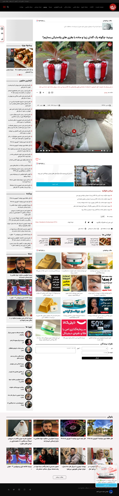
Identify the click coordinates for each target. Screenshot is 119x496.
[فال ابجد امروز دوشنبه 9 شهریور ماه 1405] (73, 428)
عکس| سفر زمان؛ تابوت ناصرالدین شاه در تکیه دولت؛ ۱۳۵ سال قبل (20, 155)
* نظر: (78, 348)
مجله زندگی (67, 7)
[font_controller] (43, 92)
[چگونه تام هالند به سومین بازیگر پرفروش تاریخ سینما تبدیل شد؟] (28, 334)
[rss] (8, 490)
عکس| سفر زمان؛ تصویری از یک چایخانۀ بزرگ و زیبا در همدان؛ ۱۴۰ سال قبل (20, 186)
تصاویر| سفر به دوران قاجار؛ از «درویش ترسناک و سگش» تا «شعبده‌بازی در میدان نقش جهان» (19, 213)
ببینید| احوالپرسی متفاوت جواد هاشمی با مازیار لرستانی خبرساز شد (20, 206)
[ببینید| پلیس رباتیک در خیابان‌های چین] (80, 241)
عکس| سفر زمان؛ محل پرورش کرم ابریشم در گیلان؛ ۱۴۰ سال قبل (19, 86)
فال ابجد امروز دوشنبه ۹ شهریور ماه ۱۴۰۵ (20, 142)
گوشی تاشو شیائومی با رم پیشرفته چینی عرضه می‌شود (20, 175)
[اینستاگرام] (25, 490)
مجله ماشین (28, 7)
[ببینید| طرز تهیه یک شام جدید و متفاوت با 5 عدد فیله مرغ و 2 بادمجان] (105, 241)
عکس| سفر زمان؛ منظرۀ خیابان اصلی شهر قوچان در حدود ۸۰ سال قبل (19, 110)
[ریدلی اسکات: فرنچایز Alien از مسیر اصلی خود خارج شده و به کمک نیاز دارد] (28, 349)
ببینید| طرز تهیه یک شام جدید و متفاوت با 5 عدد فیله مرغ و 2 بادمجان (94, 243)
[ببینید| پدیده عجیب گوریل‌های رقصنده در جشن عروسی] (55, 241)
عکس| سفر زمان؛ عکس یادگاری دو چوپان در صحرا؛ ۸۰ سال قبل (19, 97)
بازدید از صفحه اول (105, 229)
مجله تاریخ (84, 7)
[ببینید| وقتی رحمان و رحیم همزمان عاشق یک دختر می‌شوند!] (28, 357)
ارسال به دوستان (92, 229)
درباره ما (27, 1)
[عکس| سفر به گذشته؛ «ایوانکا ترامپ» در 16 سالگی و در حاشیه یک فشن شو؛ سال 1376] (100, 456)
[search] (8, 7)
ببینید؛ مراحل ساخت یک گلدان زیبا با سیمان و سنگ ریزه (96, 210)
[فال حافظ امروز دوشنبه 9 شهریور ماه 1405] (100, 428)
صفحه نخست (99, 7)
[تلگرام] (92, 222)
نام (112, 348)
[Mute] (79, 185)
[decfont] (37, 92)
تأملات (91, 7)
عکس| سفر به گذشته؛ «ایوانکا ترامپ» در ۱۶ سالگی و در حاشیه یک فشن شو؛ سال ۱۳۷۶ (19, 219)
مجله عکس (76, 7)
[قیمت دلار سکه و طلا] (2, 29)
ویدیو (45, 7)
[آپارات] (19, 490)
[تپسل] (37, 163)
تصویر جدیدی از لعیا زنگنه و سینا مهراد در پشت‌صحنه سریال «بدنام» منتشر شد (20, 230)
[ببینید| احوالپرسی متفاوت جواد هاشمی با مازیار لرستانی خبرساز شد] (19, 265)
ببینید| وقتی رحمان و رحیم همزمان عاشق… (17, 357)
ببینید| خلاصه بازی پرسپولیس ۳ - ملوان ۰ (19, 235)
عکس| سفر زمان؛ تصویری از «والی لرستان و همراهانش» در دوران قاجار (19, 121)
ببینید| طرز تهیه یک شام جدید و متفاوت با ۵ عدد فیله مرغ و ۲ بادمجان (19, 150)
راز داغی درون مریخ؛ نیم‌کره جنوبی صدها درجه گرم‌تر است (20, 181)
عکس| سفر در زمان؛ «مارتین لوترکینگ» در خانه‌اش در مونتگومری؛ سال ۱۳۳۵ (19, 170)
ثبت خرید (55, 184)
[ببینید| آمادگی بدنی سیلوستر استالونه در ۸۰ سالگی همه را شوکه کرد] (19, 308)
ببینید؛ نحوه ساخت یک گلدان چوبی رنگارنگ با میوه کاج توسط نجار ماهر (92, 206)
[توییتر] (88, 222)
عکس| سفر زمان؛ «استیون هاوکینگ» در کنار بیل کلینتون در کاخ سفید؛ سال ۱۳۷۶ (19, 138)
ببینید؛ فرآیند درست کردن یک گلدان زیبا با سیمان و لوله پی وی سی (93, 195)
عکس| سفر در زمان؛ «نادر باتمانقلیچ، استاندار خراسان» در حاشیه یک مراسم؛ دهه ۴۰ (19, 92)
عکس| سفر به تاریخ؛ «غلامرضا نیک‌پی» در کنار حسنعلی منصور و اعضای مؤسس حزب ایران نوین (19, 104)
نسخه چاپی (80, 229)
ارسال (97, 358)
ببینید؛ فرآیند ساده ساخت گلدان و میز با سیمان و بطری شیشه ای (93, 199)
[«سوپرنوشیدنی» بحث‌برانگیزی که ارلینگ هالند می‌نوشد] (28, 404)
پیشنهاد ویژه (27, 45)
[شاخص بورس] (2, 39)
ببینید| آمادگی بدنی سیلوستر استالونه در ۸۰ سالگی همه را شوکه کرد (20, 319)
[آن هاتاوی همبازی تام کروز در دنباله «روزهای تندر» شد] (28, 373)
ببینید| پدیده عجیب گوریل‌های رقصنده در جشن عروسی (43, 242)
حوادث (21, 7)
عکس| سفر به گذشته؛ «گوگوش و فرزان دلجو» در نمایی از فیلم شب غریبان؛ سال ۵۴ (18, 239)
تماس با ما (21, 1)
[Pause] (76, 185)
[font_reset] (40, 92)
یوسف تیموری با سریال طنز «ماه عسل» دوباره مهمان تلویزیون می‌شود (18, 225)
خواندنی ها (106, 234)
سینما (50, 7)
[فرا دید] (112, 7)
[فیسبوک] (85, 222)
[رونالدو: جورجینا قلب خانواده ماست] (28, 389)
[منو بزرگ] (4, 7)
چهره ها (29, 327)
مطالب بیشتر (59, 477)
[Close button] (116, 464)
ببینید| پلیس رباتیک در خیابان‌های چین (69, 241)
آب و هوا (11, 1)
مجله (30, 253)
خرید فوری (106, 485)
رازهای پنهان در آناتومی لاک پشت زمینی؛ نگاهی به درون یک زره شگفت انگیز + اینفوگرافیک (20, 246)
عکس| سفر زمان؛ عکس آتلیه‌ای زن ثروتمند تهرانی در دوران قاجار (19, 132)
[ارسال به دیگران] (52, 93)
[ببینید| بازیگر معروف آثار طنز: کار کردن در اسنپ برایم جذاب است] (28, 342)
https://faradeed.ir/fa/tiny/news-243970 (46, 222)
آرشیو (16, 1)
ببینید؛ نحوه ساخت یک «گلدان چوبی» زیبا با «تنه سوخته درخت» (93, 203)
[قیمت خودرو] (2, 33)
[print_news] (49, 93)
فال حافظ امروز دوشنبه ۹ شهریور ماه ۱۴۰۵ (20, 146)
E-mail (110, 353)
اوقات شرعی (5, 1)
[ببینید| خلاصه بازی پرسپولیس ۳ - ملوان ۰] (19, 287)
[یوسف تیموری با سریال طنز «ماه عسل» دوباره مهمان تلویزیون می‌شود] (28, 396)
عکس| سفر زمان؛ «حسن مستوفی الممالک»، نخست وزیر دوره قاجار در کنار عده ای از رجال (19, 127)
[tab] (21, 74)
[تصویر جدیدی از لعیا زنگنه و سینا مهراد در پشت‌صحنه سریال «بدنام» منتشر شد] (46, 456)
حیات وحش (37, 7)
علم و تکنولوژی (58, 7)
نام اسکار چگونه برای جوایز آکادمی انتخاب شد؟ (19, 161)
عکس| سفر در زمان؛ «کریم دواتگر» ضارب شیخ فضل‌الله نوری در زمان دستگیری (20, 116)
